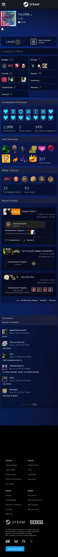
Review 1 (30, 240)
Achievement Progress (14, 230)
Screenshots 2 (15, 240)
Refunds (9, 514)
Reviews (52, 300)
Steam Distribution (14, 479)
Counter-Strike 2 (29, 211)
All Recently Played (29, 300)
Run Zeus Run (27, 277)
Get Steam (32, 495)
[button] (13, 41)
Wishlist (43, 300)
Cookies (9, 509)
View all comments (10, 322)
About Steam (11, 465)
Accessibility (11, 500)
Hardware (32, 474)
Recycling (32, 479)
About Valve (33, 465)
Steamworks (11, 474)
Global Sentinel (19, 223)
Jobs (30, 470)
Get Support (33, 504)
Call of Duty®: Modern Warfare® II (37, 251)
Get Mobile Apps (15, 549)
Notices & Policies (13, 504)
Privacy (9, 495)
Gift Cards (10, 484)
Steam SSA (10, 470)
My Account (33, 509)
